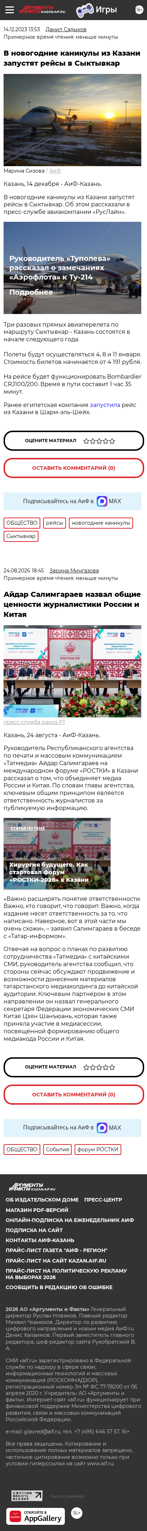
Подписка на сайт (34, 1230)
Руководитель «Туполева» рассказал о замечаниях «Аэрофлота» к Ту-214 (59, 267)
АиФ (55, 171)
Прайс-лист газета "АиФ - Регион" (56, 1250)
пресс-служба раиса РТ (34, 722)
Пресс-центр (103, 1200)
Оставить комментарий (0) (73, 468)
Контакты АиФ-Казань (40, 1240)
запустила (105, 405)
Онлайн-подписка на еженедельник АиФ (70, 1220)
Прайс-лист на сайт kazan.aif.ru (56, 1261)
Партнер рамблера (67, 1496)
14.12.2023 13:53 (22, 29)
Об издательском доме (42, 1200)
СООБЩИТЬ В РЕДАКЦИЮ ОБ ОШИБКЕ (59, 1287)
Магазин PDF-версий (37, 1210)
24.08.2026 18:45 (24, 570)
